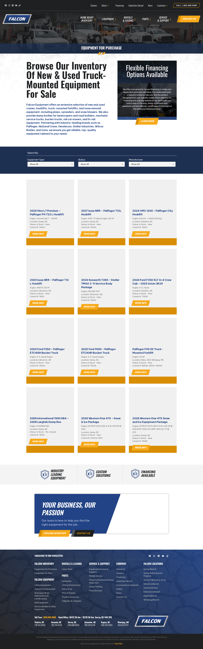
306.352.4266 (106, 625)
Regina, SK (105, 622)
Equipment (108, 19)
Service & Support (163, 19)
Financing (119, 5)
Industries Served (136, 5)
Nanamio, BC (56, 622)
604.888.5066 (73, 625)
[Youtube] (16, 5)
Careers (94, 5)
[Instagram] (9, 5)
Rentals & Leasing (128, 19)
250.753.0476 (56, 625)
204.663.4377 (123, 625)
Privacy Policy (118, 643)
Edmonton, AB (90, 622)
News (150, 5)
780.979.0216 (89, 625)
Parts (145, 19)
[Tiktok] (20, 5)
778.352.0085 (40, 625)
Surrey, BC (72, 622)
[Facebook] (6, 5)
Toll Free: (45, 617)
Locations (161, 5)
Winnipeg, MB (123, 622)
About (104, 5)
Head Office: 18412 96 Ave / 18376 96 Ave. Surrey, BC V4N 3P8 (85, 617)
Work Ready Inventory (86, 19)
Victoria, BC (39, 622)
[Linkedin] (13, 5)
